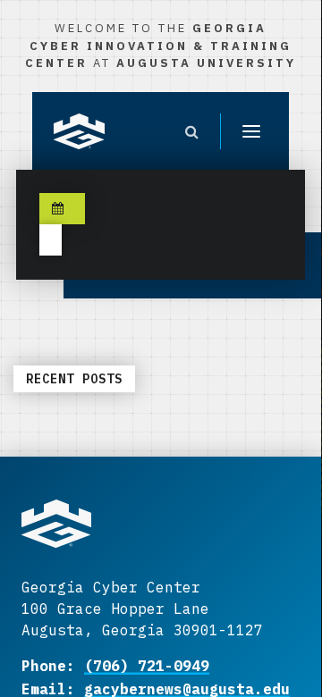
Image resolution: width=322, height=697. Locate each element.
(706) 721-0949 (146, 666)
